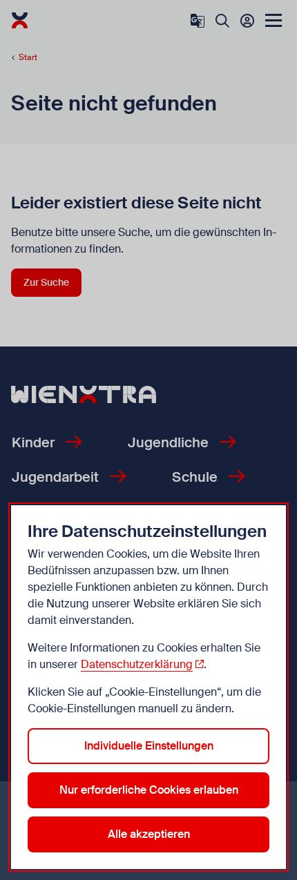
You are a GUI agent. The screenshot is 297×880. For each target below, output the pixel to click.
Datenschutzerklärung (137, 664)
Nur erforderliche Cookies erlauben (148, 790)
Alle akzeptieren (149, 834)
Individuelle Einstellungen (148, 746)
